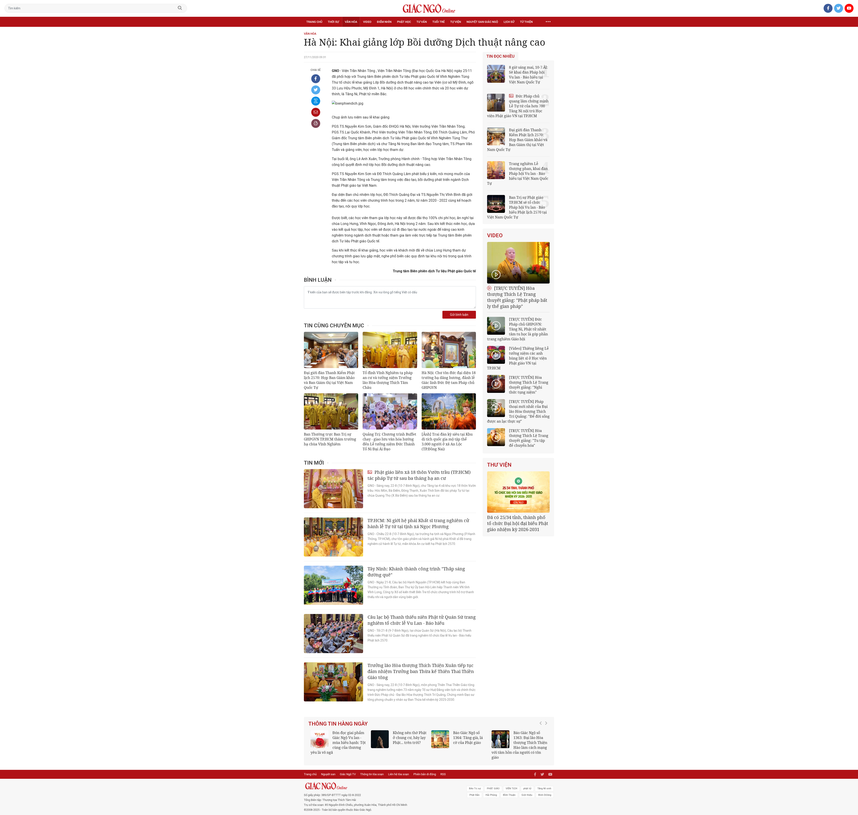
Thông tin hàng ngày (338, 723)
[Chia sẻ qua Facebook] (315, 78)
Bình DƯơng (544, 790)
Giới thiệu (527, 790)
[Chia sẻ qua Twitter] (315, 89)
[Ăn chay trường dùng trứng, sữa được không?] (440, 739)
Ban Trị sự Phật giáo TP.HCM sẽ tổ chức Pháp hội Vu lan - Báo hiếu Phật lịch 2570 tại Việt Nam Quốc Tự (517, 207)
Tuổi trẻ (438, 21)
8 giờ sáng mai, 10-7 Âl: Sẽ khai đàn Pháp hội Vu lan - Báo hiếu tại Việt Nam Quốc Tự (528, 75)
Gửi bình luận (459, 315)
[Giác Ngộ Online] (379, 781)
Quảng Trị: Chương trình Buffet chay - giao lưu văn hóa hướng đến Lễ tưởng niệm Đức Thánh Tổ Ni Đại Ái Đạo (389, 441)
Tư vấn (421, 21)
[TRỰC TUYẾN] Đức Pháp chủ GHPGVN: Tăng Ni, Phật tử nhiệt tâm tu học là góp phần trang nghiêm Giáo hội (517, 329)
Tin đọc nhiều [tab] (500, 56)
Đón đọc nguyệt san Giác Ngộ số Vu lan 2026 (530, 737)
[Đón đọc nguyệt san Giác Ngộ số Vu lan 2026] (500, 739)
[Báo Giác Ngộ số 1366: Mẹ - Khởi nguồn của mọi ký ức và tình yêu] (319, 739)
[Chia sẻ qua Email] (315, 112)
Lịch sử (509, 21)
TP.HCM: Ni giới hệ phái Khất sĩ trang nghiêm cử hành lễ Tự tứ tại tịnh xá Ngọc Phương (418, 523)
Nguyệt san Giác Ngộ (482, 21)
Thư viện (499, 464)
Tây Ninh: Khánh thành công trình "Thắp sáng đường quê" (416, 572)
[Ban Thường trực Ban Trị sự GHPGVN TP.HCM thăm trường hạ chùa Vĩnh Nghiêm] (331, 411)
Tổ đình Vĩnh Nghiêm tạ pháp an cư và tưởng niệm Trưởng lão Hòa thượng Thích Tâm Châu (388, 380)
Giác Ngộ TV (348, 769)
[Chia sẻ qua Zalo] (315, 101)
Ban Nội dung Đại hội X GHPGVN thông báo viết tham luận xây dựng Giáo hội (518, 523)
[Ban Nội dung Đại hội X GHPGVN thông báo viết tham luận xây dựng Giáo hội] (518, 492)
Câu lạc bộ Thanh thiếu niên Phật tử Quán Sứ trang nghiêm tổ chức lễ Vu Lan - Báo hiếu (422, 620)
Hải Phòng (491, 790)
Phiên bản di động (424, 769)
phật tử (527, 783)
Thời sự (333, 21)
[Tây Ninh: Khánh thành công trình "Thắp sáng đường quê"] (333, 585)
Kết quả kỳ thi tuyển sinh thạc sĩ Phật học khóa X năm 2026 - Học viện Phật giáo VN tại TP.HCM (397, 742)
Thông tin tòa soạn (372, 769)
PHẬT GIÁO (493, 783)
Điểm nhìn (384, 21)
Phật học (404, 21)
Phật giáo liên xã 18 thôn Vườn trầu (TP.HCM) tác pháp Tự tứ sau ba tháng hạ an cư (419, 475)
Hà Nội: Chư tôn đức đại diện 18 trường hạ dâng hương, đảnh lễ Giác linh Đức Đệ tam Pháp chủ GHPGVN (449, 380)
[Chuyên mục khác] (548, 22)
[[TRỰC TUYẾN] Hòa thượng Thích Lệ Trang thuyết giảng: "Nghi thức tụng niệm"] (496, 384)
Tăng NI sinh (544, 783)
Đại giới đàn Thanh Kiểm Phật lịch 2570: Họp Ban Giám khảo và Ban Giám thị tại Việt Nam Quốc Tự (329, 380)
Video (367, 21)
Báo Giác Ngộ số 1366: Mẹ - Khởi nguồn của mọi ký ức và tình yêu (347, 740)
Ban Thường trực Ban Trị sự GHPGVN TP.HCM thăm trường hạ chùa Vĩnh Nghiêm (330, 439)
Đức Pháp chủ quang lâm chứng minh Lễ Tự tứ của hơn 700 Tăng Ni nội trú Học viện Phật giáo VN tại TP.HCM (518, 106)
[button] (542, 740)
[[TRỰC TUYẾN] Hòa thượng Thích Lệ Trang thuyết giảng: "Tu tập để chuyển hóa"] (496, 437)
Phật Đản (474, 790)
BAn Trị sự (475, 783)
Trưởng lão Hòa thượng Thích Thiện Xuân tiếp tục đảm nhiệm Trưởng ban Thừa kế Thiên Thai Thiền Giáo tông (421, 671)
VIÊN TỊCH (511, 783)
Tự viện (455, 21)
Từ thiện (526, 21)
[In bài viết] (315, 123)
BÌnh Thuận (509, 790)
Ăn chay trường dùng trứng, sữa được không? (466, 737)
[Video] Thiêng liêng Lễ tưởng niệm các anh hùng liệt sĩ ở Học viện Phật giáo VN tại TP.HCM (518, 358)
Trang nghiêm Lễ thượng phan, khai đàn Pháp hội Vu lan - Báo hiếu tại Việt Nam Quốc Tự (517, 173)
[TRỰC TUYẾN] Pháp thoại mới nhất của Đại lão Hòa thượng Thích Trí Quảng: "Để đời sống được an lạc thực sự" (518, 411)
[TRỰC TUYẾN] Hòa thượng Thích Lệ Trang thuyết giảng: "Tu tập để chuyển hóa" (528, 438)
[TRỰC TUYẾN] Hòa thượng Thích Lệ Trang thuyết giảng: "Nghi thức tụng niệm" (528, 385)
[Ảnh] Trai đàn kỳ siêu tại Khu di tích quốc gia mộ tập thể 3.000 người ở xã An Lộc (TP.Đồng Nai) (447, 441)
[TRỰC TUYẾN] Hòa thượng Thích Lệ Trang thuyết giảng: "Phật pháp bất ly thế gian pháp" (517, 297)
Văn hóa (351, 21)
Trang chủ (314, 21)
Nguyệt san (328, 769)
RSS (443, 769)
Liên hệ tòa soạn (398, 769)
